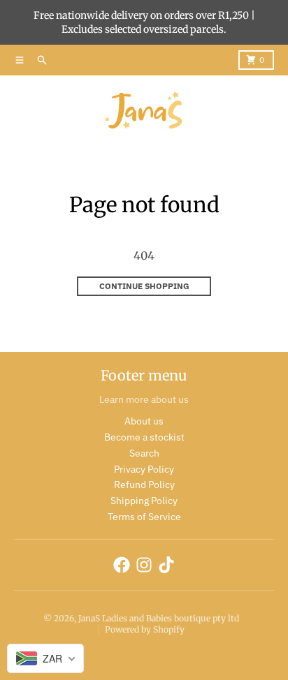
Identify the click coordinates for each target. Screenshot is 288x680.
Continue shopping (144, 286)
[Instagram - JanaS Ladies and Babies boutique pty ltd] (144, 564)
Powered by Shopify (145, 629)
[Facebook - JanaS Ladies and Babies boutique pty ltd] (121, 564)
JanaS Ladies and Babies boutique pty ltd (158, 618)
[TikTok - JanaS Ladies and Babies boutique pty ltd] (166, 564)
